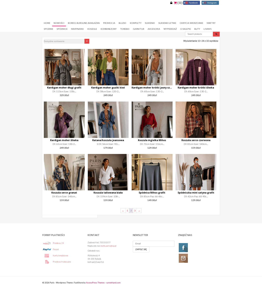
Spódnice (62, 29)
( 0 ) (179, 2)
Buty (197, 29)
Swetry (211, 23)
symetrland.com (113, 282)
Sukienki (150, 23)
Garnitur (138, 29)
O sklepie (185, 29)
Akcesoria (154, 29)
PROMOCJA (109, 23)
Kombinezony (109, 29)
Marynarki (77, 29)
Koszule (92, 29)
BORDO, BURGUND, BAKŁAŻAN (84, 23)
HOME (47, 23)
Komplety (135, 23)
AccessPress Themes (95, 282)
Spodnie (48, 29)
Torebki (124, 29)
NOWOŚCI (59, 23)
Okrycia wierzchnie (191, 23)
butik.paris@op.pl (108, 245)
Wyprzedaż (170, 29)
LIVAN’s (208, 29)
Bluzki (122, 23)
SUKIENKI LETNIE (167, 23)
